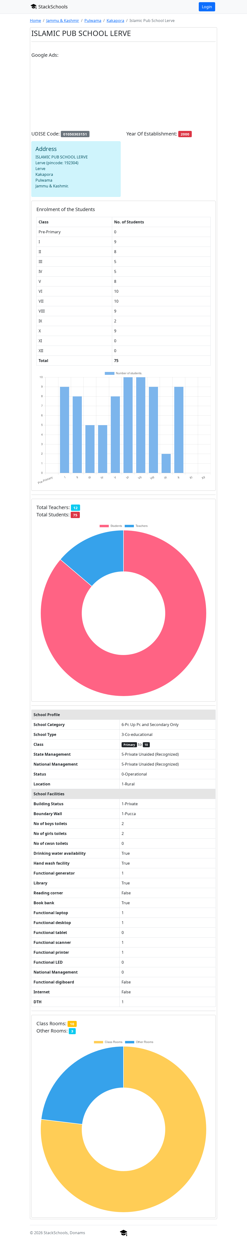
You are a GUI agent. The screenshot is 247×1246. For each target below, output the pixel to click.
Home (35, 20)
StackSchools (52, 6)
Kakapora (115, 20)
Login (207, 6)
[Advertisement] (123, 96)
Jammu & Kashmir (62, 20)
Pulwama (92, 20)
